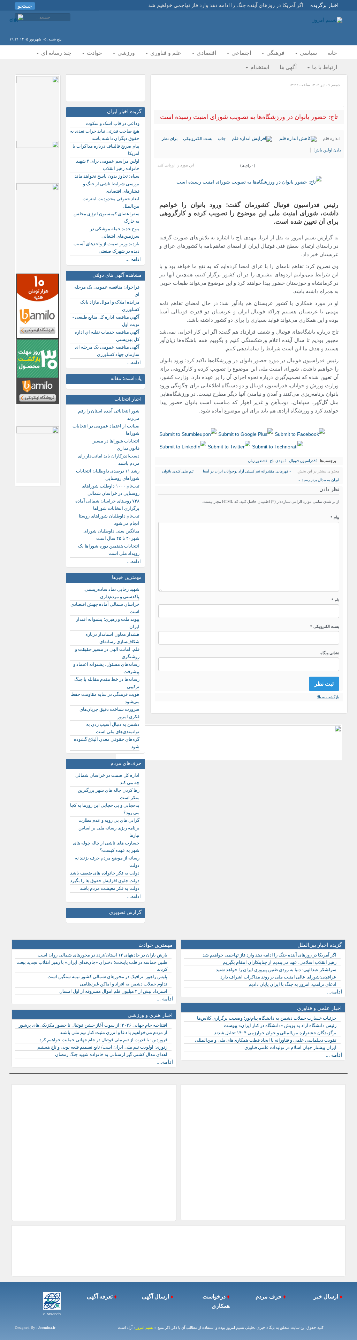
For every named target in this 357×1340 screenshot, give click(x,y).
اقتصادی (205, 53)
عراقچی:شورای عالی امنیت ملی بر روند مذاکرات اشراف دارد (278, 977)
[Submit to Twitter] (229, 446)
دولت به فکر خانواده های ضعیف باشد (104, 873)
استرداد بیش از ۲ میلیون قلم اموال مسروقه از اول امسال (113, 991)
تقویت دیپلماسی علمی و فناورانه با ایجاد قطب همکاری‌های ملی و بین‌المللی (265, 1040)
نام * (335, 600)
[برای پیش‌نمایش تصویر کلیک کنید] (249, 182)
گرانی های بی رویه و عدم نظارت (108, 820)
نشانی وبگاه (329, 653)
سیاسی (307, 53)
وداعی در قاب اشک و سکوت (112, 123)
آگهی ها (288, 67)
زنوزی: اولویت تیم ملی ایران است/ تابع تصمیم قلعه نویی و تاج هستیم (102, 1047)
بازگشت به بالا (328, 697)
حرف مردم (267, 1297)
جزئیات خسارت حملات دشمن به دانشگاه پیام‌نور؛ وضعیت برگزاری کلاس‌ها (266, 1018)
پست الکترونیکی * (324, 626)
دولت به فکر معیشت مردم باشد (109, 888)
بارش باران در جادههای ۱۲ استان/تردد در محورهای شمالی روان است (102, 955)
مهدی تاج (277, 461)
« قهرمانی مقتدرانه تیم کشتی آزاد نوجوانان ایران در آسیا (246, 471)
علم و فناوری (165, 53)
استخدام (259, 67)
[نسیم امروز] (327, 20)
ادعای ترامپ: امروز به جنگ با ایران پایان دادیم (292, 984)
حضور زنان (256, 461)
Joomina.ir (46, 1327)
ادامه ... (133, 259)
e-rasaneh (52, 1314)
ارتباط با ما (324, 67)
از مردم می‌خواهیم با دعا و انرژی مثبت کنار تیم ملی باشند (113, 1032)
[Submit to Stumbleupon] (188, 434)
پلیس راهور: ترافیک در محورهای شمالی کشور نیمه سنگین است (107, 976)
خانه (332, 53)
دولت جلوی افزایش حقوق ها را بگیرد (104, 880)
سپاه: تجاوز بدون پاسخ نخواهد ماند (107, 176)
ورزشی (125, 53)
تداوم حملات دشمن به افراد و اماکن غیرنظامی (123, 984)
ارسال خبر (325, 1297)
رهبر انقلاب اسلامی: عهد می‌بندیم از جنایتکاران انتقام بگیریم (279, 962)
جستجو (25, 6)
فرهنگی (274, 53)
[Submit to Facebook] (300, 434)
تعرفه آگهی (99, 1297)
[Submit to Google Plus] (245, 434)
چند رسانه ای (55, 53)
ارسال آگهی (154, 1297)
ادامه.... (165, 1062)
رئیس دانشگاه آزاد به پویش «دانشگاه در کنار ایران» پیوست (280, 1025)
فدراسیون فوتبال (302, 461)
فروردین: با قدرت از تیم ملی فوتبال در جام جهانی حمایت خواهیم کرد (103, 1039)
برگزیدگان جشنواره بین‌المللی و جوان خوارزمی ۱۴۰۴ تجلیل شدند (275, 1032)
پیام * (335, 517)
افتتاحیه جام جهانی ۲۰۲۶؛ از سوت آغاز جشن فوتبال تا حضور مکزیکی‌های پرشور (93, 1025)
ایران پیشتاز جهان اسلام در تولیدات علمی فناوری (290, 1047)
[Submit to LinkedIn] (182, 446)
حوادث (93, 53)
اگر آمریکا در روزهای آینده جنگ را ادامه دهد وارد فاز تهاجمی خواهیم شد (269, 955)
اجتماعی (240, 53)
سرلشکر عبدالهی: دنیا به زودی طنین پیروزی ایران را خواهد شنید (276, 969)
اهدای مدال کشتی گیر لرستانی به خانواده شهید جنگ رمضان (111, 1054)
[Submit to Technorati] (277, 446)
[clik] (16, 19)
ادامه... (134, 362)
